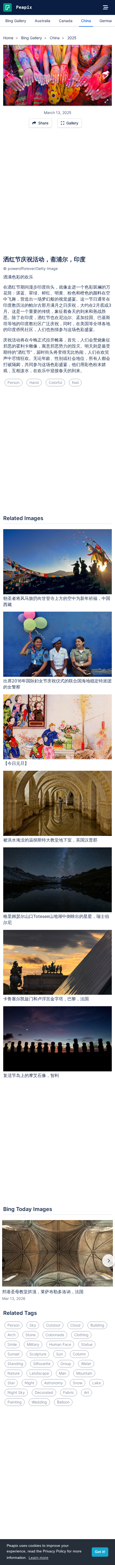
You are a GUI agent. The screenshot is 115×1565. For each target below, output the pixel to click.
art (86, 1392)
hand (34, 382)
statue (87, 1344)
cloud (75, 1325)
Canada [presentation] (65, 20)
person (13, 382)
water (86, 1363)
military (33, 1344)
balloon (63, 1402)
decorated (44, 1392)
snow (77, 1383)
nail (75, 382)
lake (96, 1383)
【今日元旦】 (16, 763)
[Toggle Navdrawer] (105, 7)
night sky (16, 1392)
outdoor (53, 1325)
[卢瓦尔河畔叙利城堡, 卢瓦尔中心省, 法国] (8, 75)
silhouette (42, 1363)
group (65, 1363)
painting (14, 1402)
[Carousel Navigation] (57, 1264)
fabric (68, 1392)
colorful (55, 382)
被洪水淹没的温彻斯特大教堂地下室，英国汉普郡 (50, 840)
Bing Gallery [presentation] (15, 20)
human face (60, 1344)
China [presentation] (86, 20)
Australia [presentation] (42, 20)
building (97, 1325)
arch (11, 1334)
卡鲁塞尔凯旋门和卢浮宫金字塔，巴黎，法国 (46, 998)
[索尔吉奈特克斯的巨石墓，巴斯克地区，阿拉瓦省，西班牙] (107, 75)
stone (30, 1334)
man (62, 1373)
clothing (81, 1334)
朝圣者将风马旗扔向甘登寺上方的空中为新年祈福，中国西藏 (56, 601)
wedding (39, 1402)
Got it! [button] (100, 1552)
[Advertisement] (57, 194)
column (79, 1354)
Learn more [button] (38, 1557)
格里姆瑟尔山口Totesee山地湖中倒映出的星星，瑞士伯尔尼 (56, 919)
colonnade (54, 1334)
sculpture (37, 1354)
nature (13, 1373)
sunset (13, 1354)
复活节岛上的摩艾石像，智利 (31, 1075)
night (29, 1383)
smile (12, 1344)
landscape (39, 1373)
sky (32, 1325)
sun (59, 1354)
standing (15, 1363)
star (11, 1383)
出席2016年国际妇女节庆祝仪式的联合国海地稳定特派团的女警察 (57, 684)
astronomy (53, 1383)
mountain (84, 1373)
